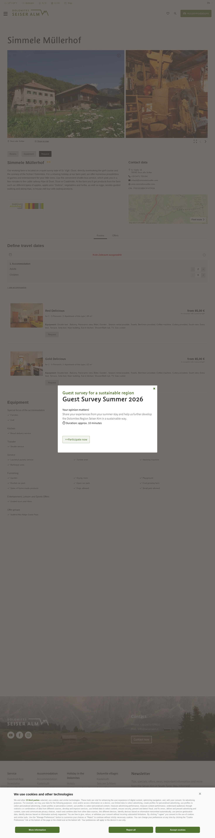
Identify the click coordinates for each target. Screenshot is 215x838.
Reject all (131, 830)
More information (37, 830)
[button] (200, 793)
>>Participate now (76, 440)
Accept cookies (177, 830)
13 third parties (32, 800)
